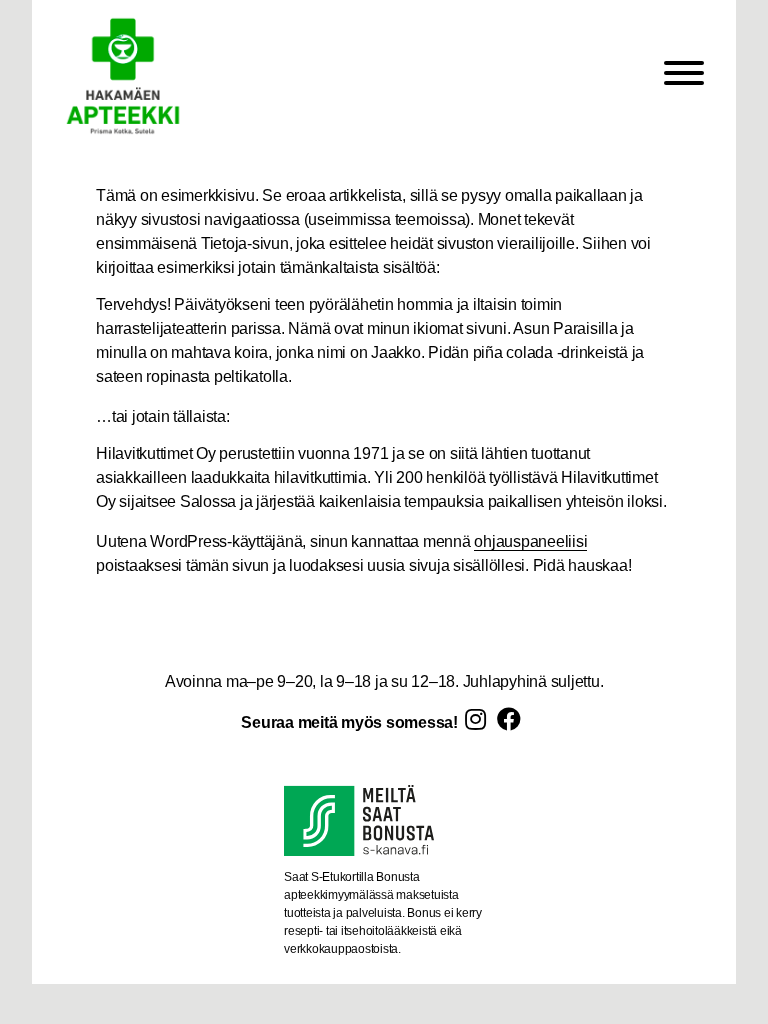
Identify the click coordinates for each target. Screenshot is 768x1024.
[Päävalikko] (684, 76)
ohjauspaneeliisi (530, 541)
